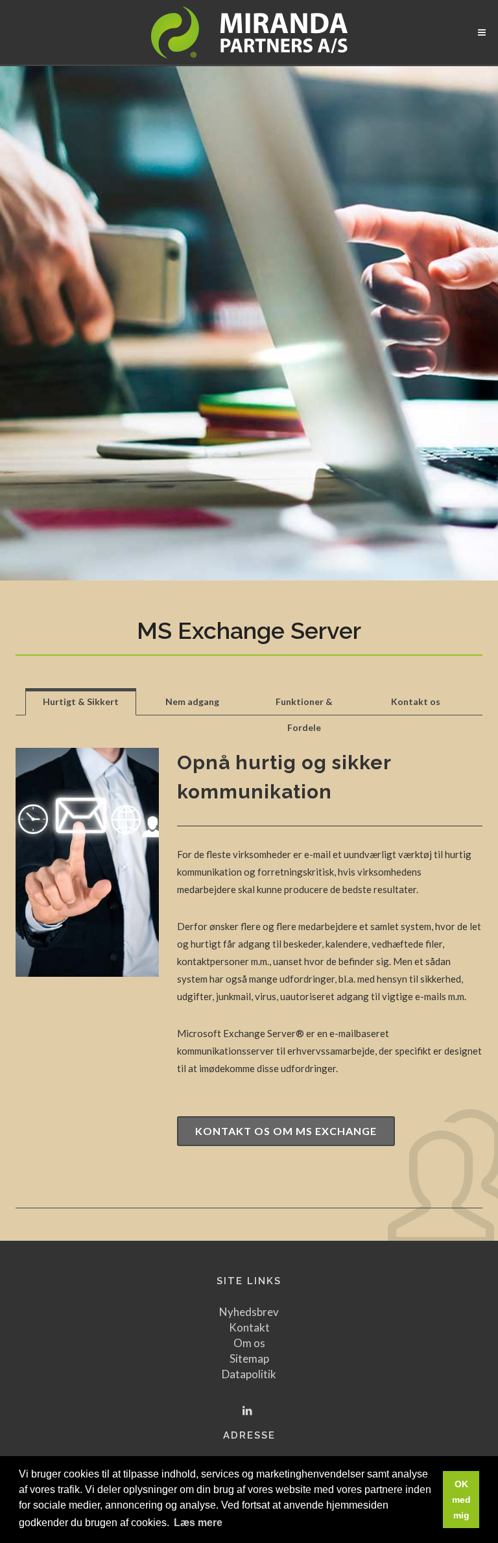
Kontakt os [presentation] (415, 701)
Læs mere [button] (198, 1522)
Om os (249, 1343)
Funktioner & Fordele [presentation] (304, 705)
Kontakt (249, 1327)
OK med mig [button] (461, 1499)
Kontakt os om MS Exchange (286, 1131)
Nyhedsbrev (249, 1312)
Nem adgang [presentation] (192, 701)
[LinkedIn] (247, 1411)
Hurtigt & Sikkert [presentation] (81, 701)
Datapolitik (249, 1374)
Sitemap (249, 1358)
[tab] (81, 701)
